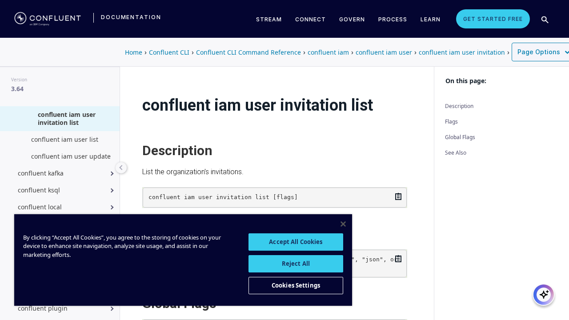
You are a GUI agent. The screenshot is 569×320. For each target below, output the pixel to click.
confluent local (40, 207)
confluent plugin (43, 308)
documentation (131, 17)
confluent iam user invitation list (67, 118)
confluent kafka (41, 173)
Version (19, 79)
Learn (431, 19)
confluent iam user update (71, 156)
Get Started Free (493, 19)
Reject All (296, 264)
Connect (310, 19)
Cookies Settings (296, 285)
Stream (269, 19)
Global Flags (460, 137)
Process (392, 19)
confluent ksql (39, 190)
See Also (455, 152)
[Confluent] (47, 18)
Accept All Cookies (295, 242)
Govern (352, 19)
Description (459, 106)
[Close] (343, 224)
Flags (451, 121)
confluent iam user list (64, 139)
